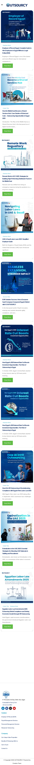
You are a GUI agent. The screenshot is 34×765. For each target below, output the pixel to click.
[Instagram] (10, 708)
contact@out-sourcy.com (9, 702)
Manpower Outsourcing (7, 728)
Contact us (4, 748)
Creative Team (17, 763)
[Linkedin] (3, 708)
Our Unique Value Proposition (9, 737)
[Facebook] (6, 708)
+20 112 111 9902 (7, 705)
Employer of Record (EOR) (8, 717)
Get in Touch (4, 744)
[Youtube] (14, 708)
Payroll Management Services (9, 720)
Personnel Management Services (10, 724)
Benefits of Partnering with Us (9, 741)
